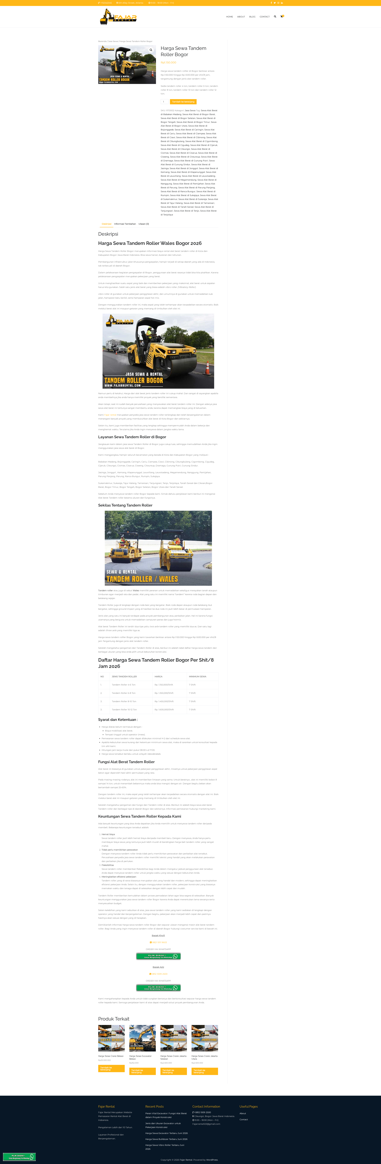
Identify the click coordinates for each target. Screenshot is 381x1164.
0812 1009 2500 (159, 974)
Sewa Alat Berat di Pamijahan (188, 183)
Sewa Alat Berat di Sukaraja (192, 199)
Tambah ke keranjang (183, 101)
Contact (244, 1119)
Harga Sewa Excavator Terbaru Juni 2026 (166, 1133)
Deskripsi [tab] (106, 224)
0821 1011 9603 (159, 942)
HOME (229, 16)
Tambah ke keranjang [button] (106, 1068)
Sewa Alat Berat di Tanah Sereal (177, 207)
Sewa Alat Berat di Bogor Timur (193, 122)
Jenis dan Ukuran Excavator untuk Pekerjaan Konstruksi (163, 1125)
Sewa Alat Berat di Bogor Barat (198, 114)
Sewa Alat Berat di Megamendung (178, 179)
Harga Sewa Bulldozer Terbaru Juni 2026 (166, 1139)
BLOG (252, 16)
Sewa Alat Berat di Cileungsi (175, 149)
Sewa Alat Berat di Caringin (189, 129)
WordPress (212, 1159)
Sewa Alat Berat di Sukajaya (184, 195)
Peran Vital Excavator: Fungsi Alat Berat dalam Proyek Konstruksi (166, 1115)
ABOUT (241, 16)
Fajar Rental (186, 1159)
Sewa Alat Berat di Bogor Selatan (178, 118)
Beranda (102, 41)
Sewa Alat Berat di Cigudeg (175, 145)
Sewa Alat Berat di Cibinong (190, 137)
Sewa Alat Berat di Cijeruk (203, 145)
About (243, 1113)
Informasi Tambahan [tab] (125, 224)
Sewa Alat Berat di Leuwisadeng (198, 176)
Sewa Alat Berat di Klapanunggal (188, 172)
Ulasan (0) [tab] (144, 224)
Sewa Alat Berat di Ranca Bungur (178, 191)
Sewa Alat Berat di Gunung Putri (191, 160)
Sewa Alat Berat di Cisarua (183, 153)
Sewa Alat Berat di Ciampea (190, 133)
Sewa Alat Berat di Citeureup (185, 156)
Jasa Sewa (113, 41)
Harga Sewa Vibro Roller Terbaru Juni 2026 (164, 1147)
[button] (151, 50)
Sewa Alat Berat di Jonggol (184, 168)
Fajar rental (110, 415)
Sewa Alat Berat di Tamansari (199, 203)
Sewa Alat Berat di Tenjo (186, 210)
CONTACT (265, 16)
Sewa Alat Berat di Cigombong (201, 141)
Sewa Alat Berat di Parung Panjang (196, 187)
